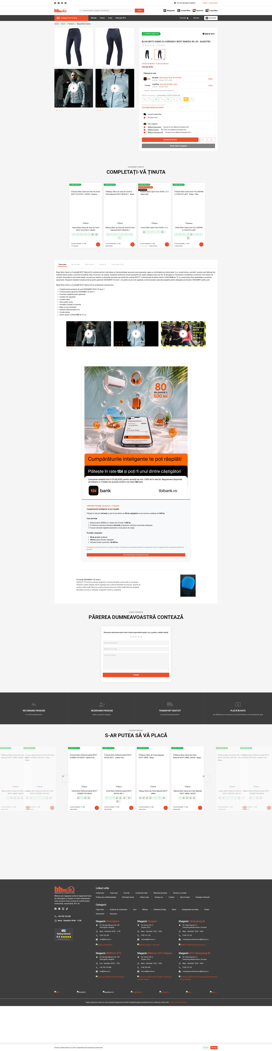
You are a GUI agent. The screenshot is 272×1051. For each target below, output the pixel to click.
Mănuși (145, 910)
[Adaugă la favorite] (203, 139)
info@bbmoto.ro (105, 939)
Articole (196, 18)
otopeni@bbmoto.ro (148, 939)
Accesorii (113, 914)
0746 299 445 (145, 967)
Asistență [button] (212, 18)
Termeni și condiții (179, 893)
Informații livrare (128, 897)
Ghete (174, 910)
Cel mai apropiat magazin (186, 3)
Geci (134, 910)
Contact (171, 897)
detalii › (210, 79)
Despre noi (159, 897)
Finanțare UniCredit (203, 897)
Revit (63, 24)
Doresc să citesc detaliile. (178, 1002)
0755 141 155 (145, 935)
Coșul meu (114, 893)
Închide (206, 1047)
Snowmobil (100, 914)
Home (56, 24)
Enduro (206, 910)
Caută (139, 10)
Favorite (127, 893)
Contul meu (100, 893)
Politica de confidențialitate (106, 897)
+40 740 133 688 (105, 967)
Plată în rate (144, 897)
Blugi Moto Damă (83, 24)
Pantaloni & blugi (160, 910)
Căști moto (100, 910)
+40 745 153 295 (64, 916)
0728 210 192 (187, 935)
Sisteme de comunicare (118, 910)
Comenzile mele (141, 893)
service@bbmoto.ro (148, 971)
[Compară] (211, 139)
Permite (214, 1047)
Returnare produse (160, 893)
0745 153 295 (104, 935)
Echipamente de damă (190, 910)
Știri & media (185, 897)
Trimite (136, 675)
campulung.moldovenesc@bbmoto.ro (196, 939)
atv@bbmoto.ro (105, 971)
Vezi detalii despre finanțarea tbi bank (136, 555)
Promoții (183, 18)
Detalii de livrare (170, 140)
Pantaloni (71, 24)
